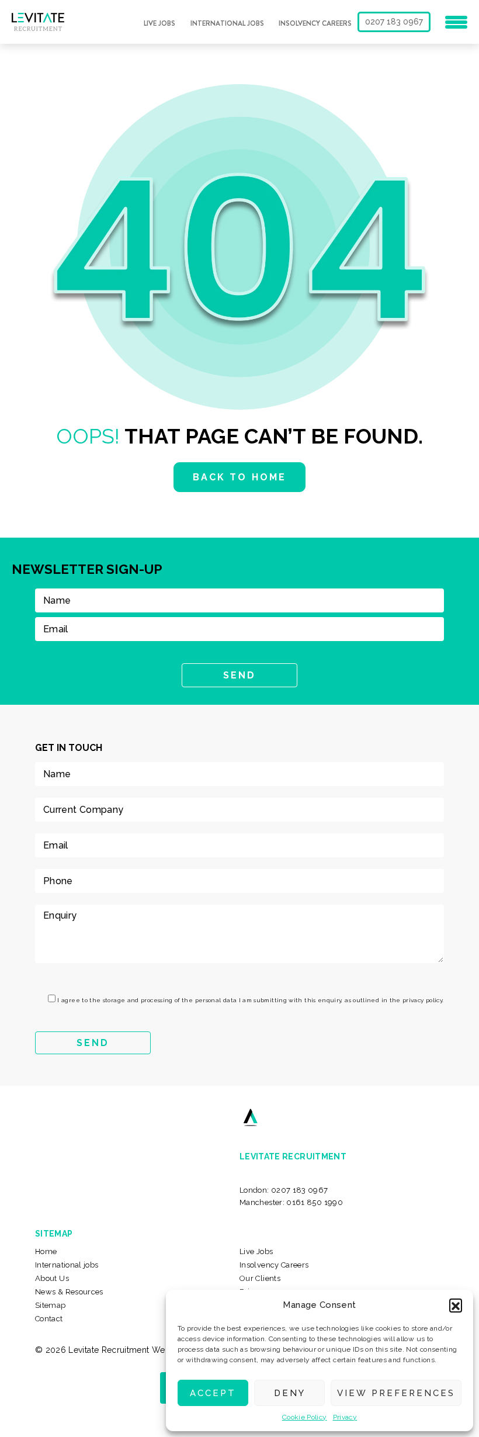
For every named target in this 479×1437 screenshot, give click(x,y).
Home (46, 1251)
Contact (49, 1318)
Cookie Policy (304, 1417)
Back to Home (239, 477)
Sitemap (50, 1305)
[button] (455, 1305)
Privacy (345, 1417)
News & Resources (69, 1291)
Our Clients (259, 1278)
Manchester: (291, 1202)
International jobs (227, 23)
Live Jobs (159, 23)
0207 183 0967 (394, 21)
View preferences (396, 1393)
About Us (52, 1278)
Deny (290, 1393)
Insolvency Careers (315, 23)
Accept (213, 1393)
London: (283, 1190)
